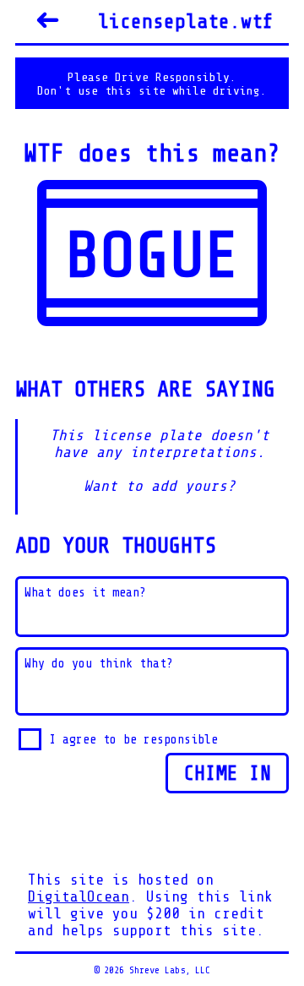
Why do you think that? (98, 663)
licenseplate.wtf (186, 21)
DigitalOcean (78, 896)
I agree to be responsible (133, 739)
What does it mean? (85, 593)
